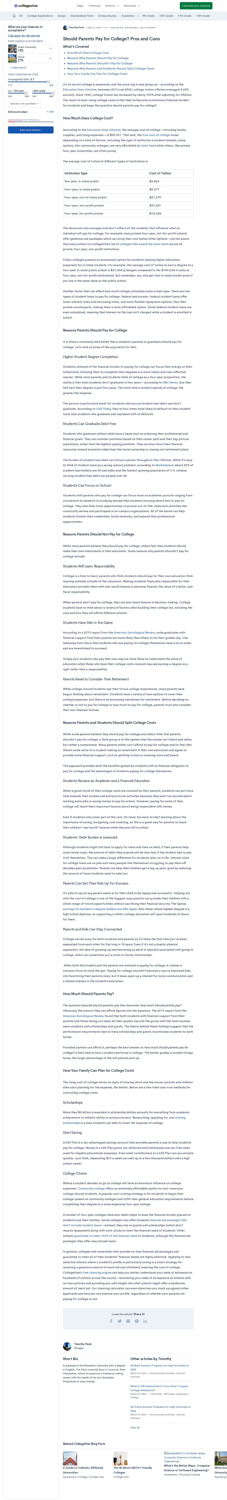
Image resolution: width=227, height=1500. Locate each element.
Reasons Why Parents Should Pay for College (98, 58)
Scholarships (131, 27)
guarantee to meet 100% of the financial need (105, 1236)
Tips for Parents (148, 27)
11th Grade (184, 15)
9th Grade (148, 15)
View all (135, 1427)
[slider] (48, 81)
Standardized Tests (82, 15)
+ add (50, 111)
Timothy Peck (76, 27)
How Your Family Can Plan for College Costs (97, 74)
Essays (62, 15)
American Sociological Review (134, 632)
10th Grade (166, 15)
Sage (80, 5)
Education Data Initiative (79, 89)
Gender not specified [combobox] (23, 103)
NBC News (170, 382)
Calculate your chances (196, 5)
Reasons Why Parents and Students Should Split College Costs (110, 68)
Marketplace (164, 465)
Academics (127, 15)
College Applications (40, 15)
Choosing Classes (189, 1474)
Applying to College (75, 1476)
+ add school (18, 67)
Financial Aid (116, 27)
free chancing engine (97, 1272)
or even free (146, 145)
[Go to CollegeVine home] (26, 6)
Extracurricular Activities (162, 1373)
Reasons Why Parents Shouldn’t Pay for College (99, 63)
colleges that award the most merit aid (146, 244)
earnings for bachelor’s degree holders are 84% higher (100, 909)
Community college (91, 1188)
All (21, 15)
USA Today (103, 409)
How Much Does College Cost (88, 53)
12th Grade (203, 15)
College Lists (96, 1476)
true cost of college (156, 135)
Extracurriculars (107, 15)
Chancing (94, 5)
